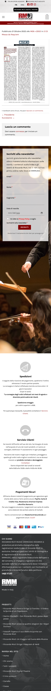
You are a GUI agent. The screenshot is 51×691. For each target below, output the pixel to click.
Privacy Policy (24, 219)
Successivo (8, 118)
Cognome (11, 198)
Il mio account (9, 676)
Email (9, 177)
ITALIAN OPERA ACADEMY (16, 1)
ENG (22, 5)
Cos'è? (32, 518)
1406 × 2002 (35, 31)
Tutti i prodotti (9, 666)
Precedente (8, 115)
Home (6, 656)
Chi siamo (8, 661)
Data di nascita (13, 208)
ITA (16, 5)
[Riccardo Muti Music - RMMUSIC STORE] (25, 17)
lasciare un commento (34, 111)
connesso (20, 131)
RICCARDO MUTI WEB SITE (36, 1)
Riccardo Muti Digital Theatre (16, 671)
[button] (3, 17)
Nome (9, 187)
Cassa (6, 686)
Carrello (6, 681)
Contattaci (25, 463)
